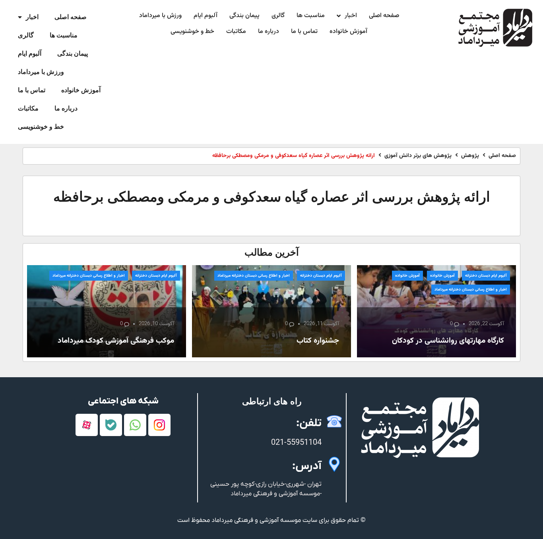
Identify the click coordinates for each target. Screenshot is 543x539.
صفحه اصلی (70, 17)
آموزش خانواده (81, 90)
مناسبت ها (64, 35)
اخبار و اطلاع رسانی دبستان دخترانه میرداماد (470, 290)
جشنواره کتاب (318, 341)
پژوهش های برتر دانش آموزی (418, 156)
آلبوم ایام (29, 53)
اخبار (32, 17)
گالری (26, 35)
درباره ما (66, 108)
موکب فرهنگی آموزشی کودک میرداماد (116, 341)
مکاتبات (28, 108)
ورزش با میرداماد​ (41, 71)
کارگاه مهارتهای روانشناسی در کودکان (448, 341)
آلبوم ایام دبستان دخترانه (486, 276)
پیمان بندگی (72, 53)
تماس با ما (31, 90)
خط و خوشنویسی (41, 126)
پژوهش (470, 156)
